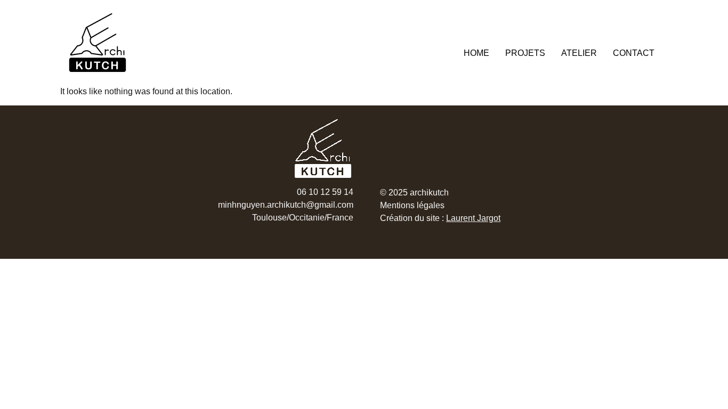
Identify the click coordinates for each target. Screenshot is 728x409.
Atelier (579, 53)
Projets (525, 53)
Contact (633, 53)
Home (476, 53)
